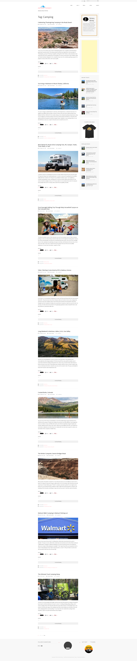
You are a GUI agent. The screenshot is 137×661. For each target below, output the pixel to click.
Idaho (51, 385)
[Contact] (68, 649)
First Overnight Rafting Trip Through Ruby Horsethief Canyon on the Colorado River (58, 208)
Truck (56, 567)
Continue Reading (58, 71)
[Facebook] (38, 645)
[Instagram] (83, 1)
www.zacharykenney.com (87, 32)
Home (71, 5)
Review (48, 200)
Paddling (45, 261)
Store (91, 5)
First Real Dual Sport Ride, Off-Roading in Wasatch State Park (91, 81)
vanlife (53, 200)
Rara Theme (75, 657)
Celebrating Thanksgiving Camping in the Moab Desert (55, 22)
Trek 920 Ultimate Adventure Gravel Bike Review (91, 184)
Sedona (48, 324)
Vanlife (45, 136)
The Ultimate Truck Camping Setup (49, 574)
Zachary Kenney (45, 8)
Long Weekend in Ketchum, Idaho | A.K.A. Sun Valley (54, 331)
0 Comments (59, 24)
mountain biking (54, 385)
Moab (50, 506)
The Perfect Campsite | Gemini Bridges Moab (52, 453)
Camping (45, 200)
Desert (48, 263)
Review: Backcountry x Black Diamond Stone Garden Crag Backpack (91, 177)
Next (44, 635)
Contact (97, 5)
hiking (48, 385)
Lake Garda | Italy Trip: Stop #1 (91, 105)
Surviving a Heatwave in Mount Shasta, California (53, 84)
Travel (51, 200)
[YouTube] (84, 1)
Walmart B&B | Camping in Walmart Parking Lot (53, 513)
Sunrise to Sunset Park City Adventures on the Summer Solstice (91, 98)
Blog (77, 5)
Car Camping (53, 567)
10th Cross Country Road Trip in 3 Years (91, 112)
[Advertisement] (89, 56)
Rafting (51, 263)
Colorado (48, 446)
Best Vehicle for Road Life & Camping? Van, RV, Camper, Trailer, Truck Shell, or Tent (57, 145)
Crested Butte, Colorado (45, 392)
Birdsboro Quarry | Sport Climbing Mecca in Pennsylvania (90, 169)
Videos (84, 5)
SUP (53, 446)
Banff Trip (45, 567)
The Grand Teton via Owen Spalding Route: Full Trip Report (91, 154)
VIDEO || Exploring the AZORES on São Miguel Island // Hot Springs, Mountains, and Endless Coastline (91, 90)
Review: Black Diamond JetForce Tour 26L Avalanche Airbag (91, 161)
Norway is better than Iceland (91, 147)
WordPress (83, 657)
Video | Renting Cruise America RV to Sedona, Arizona (54, 270)
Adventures (45, 75)
